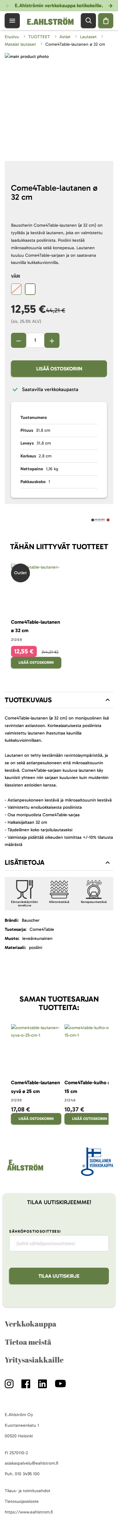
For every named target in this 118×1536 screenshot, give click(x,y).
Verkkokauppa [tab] (30, 1324)
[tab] (59, 700)
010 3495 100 (27, 1474)
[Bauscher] (100, 521)
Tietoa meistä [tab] (28, 1342)
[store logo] (25, 1170)
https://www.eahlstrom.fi (29, 1512)
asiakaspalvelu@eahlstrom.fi (31, 1463)
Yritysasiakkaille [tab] (34, 1360)
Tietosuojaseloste (22, 1501)
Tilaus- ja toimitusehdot (27, 1490)
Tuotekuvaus (28, 700)
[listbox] (59, 289)
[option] (16, 289)
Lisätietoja (24, 862)
